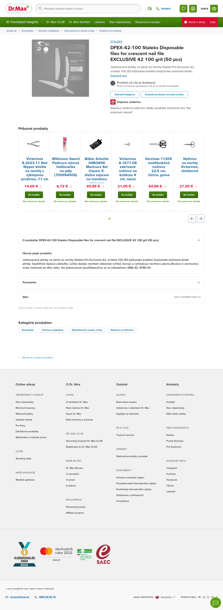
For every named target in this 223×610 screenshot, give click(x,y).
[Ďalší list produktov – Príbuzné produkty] (201, 218)
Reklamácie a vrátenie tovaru (31, 437)
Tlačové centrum (125, 435)
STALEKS (116, 41)
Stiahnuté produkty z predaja (132, 456)
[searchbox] (88, 8)
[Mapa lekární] (150, 8)
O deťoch (71, 485)
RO (212, 597)
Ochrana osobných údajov (130, 477)
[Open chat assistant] (215, 602)
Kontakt (170, 402)
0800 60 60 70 (47, 596)
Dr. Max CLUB (55, 22)
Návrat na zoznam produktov (37, 357)
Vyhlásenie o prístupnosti (129, 495)
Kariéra (170, 435)
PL (208, 597)
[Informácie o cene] (40, 186)
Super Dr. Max (73, 413)
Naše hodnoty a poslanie (79, 419)
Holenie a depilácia (52, 329)
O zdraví (70, 479)
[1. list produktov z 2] (109, 218)
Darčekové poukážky (27, 431)
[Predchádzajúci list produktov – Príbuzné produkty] (192, 218)
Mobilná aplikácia (25, 479)
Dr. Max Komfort (79, 22)
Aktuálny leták (23, 458)
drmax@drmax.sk (19, 596)
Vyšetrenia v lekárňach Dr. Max (132, 407)
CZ (203, 597)
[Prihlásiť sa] (193, 8)
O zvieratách (72, 473)
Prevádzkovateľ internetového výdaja (136, 483)
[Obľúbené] (183, 8)
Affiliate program (75, 512)
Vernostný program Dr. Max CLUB (84, 440)
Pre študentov (173, 446)
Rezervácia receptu (147, 22)
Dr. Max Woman (74, 468)
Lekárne (99, 22)
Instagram (171, 468)
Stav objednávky (120, 22)
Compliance (122, 501)
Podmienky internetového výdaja (133, 489)
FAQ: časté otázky (176, 413)
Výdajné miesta (24, 419)
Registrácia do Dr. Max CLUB (81, 446)
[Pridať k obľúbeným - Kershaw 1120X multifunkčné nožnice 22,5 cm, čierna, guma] (170, 136)
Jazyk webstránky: (143, 596)
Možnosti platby (24, 413)
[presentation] (34, 144)
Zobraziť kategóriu (125, 94)
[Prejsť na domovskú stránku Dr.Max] (18, 8)
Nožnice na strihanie (122, 329)
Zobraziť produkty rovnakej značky (164, 94)
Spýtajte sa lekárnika (127, 413)
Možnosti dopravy (25, 407)
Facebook (171, 479)
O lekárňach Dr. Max (77, 402)
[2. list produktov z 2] (114, 219)
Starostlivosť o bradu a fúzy (87, 329)
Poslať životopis (174, 440)
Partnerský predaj (75, 506)
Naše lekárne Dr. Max (77, 407)
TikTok (170, 485)
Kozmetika (27, 329)
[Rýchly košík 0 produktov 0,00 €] (214, 8)
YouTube (171, 473)
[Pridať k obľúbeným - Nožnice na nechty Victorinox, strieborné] (201, 136)
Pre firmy (20, 425)
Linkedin (170, 491)
